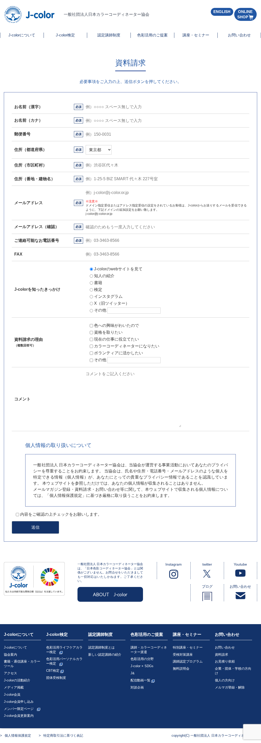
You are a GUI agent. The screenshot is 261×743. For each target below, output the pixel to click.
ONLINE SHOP (245, 14)
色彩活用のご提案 (152, 35)
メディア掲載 (14, 687)
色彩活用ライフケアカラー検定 (64, 650)
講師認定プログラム (188, 661)
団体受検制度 (56, 678)
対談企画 (137, 687)
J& (132, 673)
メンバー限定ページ (20, 709)
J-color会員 (12, 694)
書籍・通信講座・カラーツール (22, 664)
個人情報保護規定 (18, 735)
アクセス (10, 673)
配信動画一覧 (140, 680)
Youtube (240, 564)
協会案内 (10, 654)
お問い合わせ (239, 35)
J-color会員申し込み (19, 702)
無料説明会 (181, 668)
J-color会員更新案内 (19, 716)
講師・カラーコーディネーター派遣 (148, 650)
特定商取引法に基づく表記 (63, 735)
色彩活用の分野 (142, 659)
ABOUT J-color (110, 594)
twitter (207, 564)
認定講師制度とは (101, 647)
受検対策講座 (183, 654)
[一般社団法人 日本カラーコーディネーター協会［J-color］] (30, 21)
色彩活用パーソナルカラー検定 (64, 661)
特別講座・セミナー (188, 647)
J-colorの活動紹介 (17, 680)
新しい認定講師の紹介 (104, 654)
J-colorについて (21, 35)
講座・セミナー (195, 35)
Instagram (173, 564)
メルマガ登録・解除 (230, 687)
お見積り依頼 (225, 661)
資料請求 (221, 654)
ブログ (207, 586)
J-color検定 (65, 35)
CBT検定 (53, 670)
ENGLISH (221, 11)
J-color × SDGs (141, 666)
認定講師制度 (108, 35)
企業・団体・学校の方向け (233, 671)
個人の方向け (225, 680)
